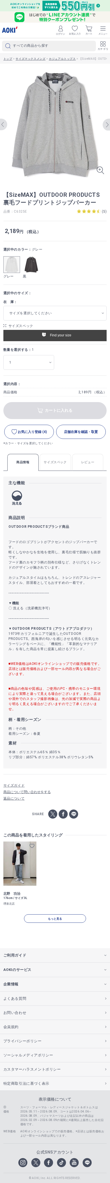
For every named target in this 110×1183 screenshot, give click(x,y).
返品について (14, 798)
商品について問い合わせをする (27, 792)
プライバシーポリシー (22, 1041)
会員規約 (11, 1027)
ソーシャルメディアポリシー (28, 1055)
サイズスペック (20, 326)
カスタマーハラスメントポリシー (32, 1069)
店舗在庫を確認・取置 (81, 432)
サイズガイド (14, 785)
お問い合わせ (15, 1013)
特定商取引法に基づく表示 (26, 1083)
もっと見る (55, 918)
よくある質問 (15, 998)
